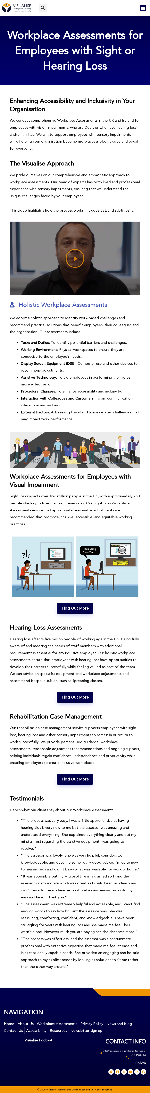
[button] (43, 8)
